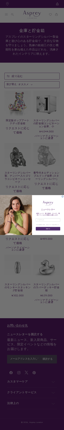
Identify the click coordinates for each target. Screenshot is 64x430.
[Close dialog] (62, 196)
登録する (48, 228)
